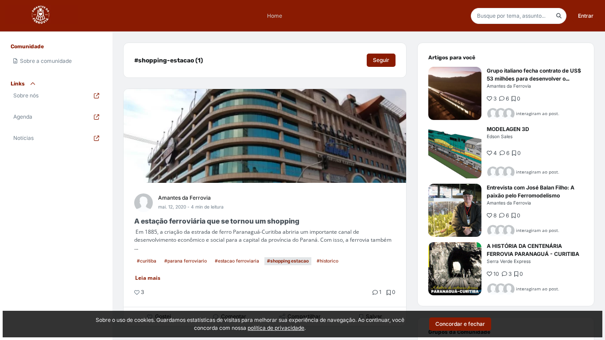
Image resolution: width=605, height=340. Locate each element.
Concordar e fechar (460, 324)
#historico (327, 260)
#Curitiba (146, 260)
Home (274, 15)
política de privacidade (276, 328)
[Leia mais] (454, 93)
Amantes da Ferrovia (184, 197)
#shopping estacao (288, 260)
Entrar (585, 15)
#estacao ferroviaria (237, 260)
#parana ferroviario (185, 260)
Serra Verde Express (509, 261)
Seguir (381, 60)
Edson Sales (499, 136)
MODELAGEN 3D (508, 129)
